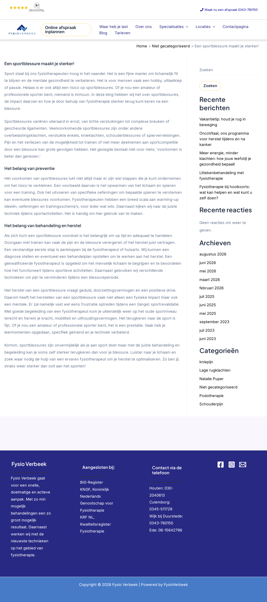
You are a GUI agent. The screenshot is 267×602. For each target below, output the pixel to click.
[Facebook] (220, 464)
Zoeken (206, 70)
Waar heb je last (113, 26)
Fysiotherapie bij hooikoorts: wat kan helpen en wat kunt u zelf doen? (225, 192)
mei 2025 (207, 313)
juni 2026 (207, 263)
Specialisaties (171, 26)
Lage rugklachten (214, 370)
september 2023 (214, 322)
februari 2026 (211, 288)
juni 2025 (207, 305)
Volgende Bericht (168, 399)
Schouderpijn (211, 404)
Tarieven (122, 33)
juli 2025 (206, 296)
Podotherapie (211, 395)
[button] (66, 29)
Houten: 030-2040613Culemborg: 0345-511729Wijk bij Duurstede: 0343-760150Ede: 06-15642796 (166, 509)
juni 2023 (207, 338)
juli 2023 (206, 330)
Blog (103, 33)
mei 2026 (207, 271)
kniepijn (206, 362)
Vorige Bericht (15, 399)
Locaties (203, 26)
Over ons (143, 26)
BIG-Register (91, 482)
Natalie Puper (211, 379)
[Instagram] (231, 464)
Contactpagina (235, 26)
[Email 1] (242, 464)
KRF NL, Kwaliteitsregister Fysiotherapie (95, 524)
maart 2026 (209, 279)
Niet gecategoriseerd (218, 387)
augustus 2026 (212, 254)
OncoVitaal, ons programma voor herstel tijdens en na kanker (224, 139)
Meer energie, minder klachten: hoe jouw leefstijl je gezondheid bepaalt (225, 158)
